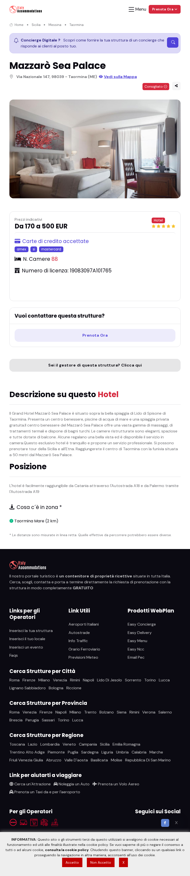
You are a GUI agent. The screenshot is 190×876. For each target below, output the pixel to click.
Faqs (13, 655)
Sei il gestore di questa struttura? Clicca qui (95, 365)
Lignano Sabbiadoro (27, 688)
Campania (88, 744)
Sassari (48, 720)
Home (19, 25)
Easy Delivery (140, 632)
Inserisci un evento (26, 647)
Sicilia (36, 25)
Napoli (88, 680)
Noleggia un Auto (74, 784)
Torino (150, 680)
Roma (14, 680)
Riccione (73, 688)
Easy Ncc (136, 649)
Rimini (75, 680)
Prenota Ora (95, 335)
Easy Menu (137, 640)
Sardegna (89, 752)
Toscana (17, 744)
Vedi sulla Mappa (120, 76)
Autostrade (79, 632)
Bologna (56, 688)
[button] (176, 86)
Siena (121, 712)
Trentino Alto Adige (27, 752)
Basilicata (99, 760)
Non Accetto (100, 862)
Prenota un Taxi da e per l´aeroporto (46, 792)
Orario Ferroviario (84, 649)
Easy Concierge (142, 624)
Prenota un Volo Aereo (118, 784)
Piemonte (56, 752)
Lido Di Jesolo (109, 680)
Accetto (72, 862)
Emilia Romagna (126, 744)
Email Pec (136, 657)
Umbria (122, 752)
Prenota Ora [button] (163, 9)
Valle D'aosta (76, 760)
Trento (90, 712)
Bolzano (106, 712)
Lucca (164, 680)
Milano (44, 680)
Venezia (60, 680)
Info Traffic (78, 640)
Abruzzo (53, 760)
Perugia (32, 720)
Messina (54, 25)
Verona (148, 712)
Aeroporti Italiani (84, 624)
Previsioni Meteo (83, 657)
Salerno (165, 712)
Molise (116, 760)
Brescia (16, 720)
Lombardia (50, 744)
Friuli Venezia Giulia (26, 760)
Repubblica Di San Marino (148, 760)
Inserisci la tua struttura (31, 630)
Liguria (107, 752)
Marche (156, 752)
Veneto (69, 744)
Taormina (77, 25)
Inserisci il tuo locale (27, 638)
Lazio (32, 744)
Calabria (139, 752)
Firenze (29, 680)
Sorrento (133, 680)
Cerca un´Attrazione (32, 784)
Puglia (73, 752)
